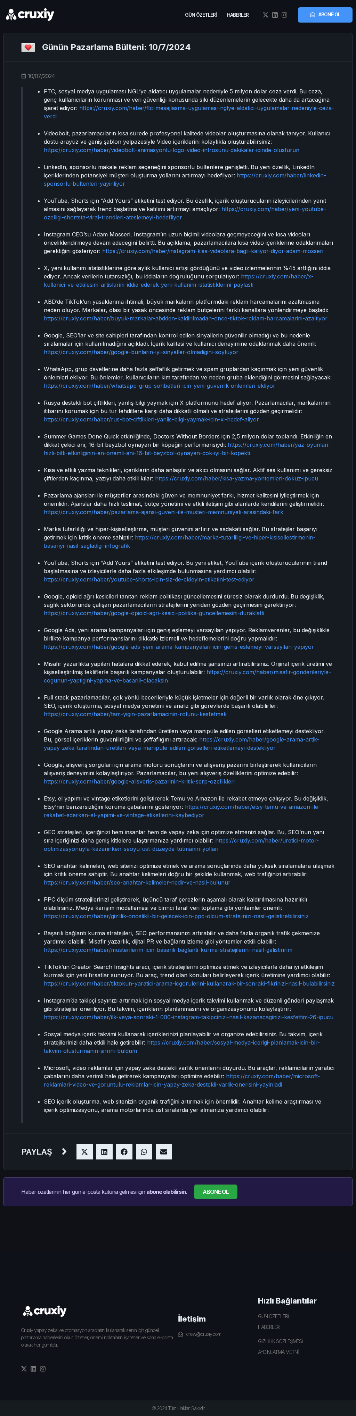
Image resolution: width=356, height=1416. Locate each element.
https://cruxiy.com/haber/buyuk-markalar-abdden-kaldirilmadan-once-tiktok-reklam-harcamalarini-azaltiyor (185, 318)
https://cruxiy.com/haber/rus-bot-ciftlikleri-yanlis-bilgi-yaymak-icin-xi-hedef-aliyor (151, 419)
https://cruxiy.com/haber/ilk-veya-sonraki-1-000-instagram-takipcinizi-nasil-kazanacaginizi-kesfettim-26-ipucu (188, 1017)
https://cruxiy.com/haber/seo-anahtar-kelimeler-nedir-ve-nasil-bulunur (137, 882)
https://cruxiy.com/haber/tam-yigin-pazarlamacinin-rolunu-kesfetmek (135, 714)
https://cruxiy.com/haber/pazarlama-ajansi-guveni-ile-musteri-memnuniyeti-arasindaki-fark (163, 512)
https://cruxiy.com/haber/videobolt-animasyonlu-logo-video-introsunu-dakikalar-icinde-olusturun (171, 149)
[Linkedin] (275, 15)
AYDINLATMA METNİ (278, 1352)
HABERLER (238, 15)
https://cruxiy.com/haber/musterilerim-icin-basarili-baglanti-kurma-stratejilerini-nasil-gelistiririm (168, 949)
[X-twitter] (265, 15)
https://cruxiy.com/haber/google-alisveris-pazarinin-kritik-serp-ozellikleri (139, 781)
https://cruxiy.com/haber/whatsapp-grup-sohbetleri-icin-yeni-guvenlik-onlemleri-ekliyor (159, 385)
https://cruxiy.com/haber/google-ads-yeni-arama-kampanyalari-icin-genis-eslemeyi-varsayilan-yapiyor (179, 646)
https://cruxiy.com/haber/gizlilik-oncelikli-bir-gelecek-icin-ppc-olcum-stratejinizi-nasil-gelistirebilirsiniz (176, 916)
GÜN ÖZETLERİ (201, 15)
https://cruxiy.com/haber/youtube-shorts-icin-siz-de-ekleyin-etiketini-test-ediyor (149, 579)
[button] (84, 1151)
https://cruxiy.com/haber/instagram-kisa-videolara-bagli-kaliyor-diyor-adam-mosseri (212, 251)
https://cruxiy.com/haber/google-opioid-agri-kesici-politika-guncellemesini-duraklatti (154, 613)
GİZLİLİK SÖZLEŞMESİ (280, 1341)
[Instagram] (284, 15)
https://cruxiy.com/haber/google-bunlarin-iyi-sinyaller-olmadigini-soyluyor (141, 352)
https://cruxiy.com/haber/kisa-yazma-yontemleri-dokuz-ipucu (236, 478)
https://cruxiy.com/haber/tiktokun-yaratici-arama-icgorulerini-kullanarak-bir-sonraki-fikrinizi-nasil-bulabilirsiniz (189, 983)
